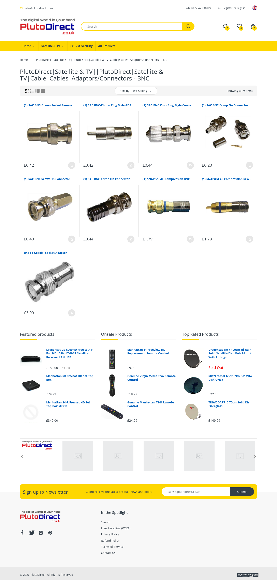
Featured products (37, 334)
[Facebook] (22, 532)
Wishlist (120, 253)
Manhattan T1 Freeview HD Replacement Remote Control (148, 351)
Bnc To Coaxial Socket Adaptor (45, 253)
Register (227, 8)
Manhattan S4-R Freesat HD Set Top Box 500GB (68, 404)
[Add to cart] (71, 165)
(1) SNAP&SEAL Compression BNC (166, 179)
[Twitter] (31, 532)
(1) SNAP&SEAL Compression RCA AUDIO (227, 179)
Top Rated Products (200, 334)
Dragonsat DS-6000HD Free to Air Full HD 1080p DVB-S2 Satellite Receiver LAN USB (69, 353)
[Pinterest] (50, 532)
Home (24, 60)
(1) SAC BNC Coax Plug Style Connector (168, 105)
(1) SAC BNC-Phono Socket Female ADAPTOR (49, 105)
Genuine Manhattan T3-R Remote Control (150, 404)
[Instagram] (41, 532)
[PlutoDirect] (47, 26)
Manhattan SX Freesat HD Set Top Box (69, 378)
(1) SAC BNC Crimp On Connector (225, 105)
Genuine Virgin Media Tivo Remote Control (151, 378)
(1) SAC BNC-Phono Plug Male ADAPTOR (109, 105)
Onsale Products (116, 334)
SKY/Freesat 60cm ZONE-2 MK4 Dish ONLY (230, 378)
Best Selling (139, 91)
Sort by (124, 91)
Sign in (241, 8)
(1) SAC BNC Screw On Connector (47, 179)
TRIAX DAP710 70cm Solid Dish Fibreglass (229, 404)
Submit (242, 492)
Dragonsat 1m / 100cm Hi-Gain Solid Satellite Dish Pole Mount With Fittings (229, 353)
